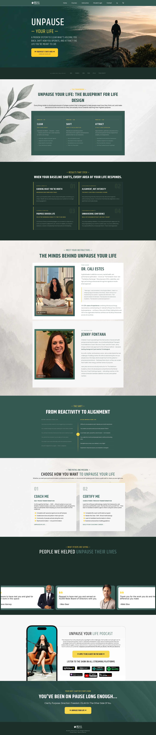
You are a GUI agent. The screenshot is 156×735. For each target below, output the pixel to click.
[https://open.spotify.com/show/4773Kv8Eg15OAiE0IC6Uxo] (112, 668)
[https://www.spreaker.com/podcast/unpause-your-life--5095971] (68, 668)
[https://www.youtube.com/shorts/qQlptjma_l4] (90, 675)
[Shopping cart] (123, 3)
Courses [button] (74, 3)
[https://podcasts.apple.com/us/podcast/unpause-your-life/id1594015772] (76, 675)
